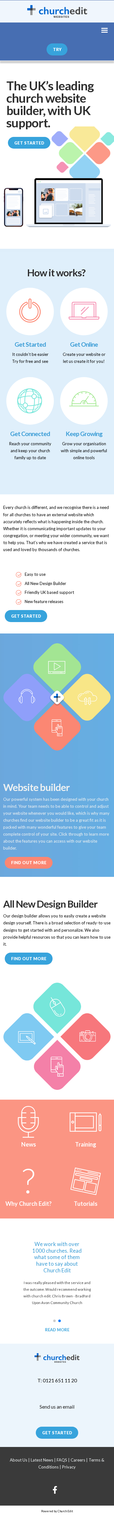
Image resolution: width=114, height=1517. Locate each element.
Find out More (29, 862)
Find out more (29, 958)
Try (57, 49)
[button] (54, 1321)
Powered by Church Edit (57, 1511)
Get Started (29, 142)
